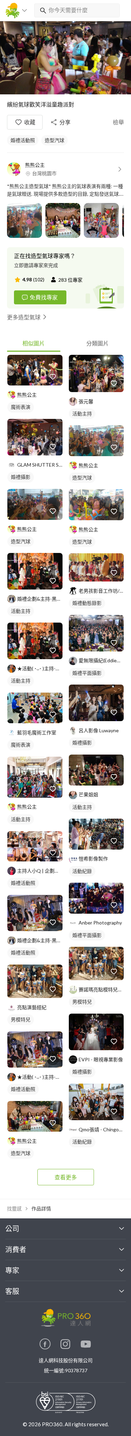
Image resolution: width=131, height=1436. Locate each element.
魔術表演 (20, 407)
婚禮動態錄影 (87, 603)
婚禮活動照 (22, 140)
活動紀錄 (82, 871)
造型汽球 (54, 140)
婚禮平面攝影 (87, 673)
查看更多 (65, 1177)
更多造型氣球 (24, 317)
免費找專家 (44, 297)
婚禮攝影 (20, 477)
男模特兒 (20, 1019)
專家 (12, 1270)
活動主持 (20, 611)
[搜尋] (42, 10)
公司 (12, 1228)
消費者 (15, 1249)
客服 (12, 1291)
